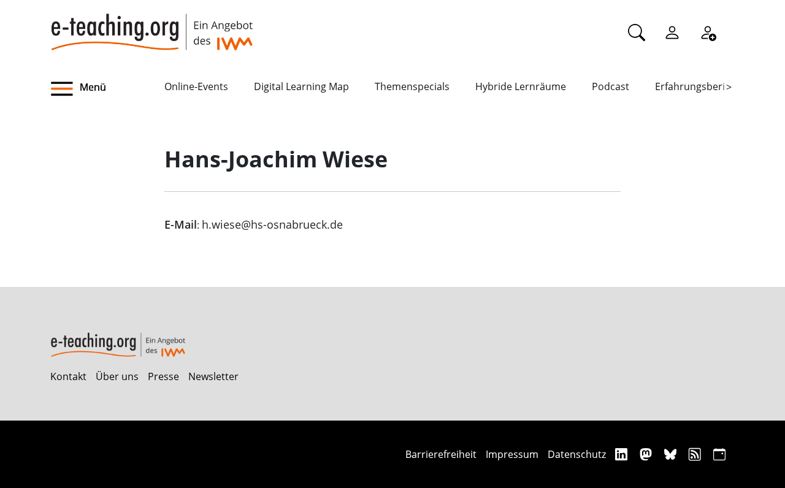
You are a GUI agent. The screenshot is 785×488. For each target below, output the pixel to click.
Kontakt (68, 376)
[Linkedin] (622, 454)
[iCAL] (719, 454)
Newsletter (213, 376)
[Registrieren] (707, 32)
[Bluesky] (672, 454)
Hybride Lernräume (520, 86)
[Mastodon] (647, 454)
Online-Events (196, 86)
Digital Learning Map (301, 86)
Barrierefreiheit (441, 454)
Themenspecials (412, 86)
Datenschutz (577, 454)
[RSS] (696, 454)
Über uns (117, 376)
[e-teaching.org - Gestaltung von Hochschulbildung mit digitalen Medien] (151, 25)
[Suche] (636, 32)
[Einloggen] (672, 32)
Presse (163, 376)
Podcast (610, 86)
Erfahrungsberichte (700, 86)
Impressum (512, 454)
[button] (107, 89)
